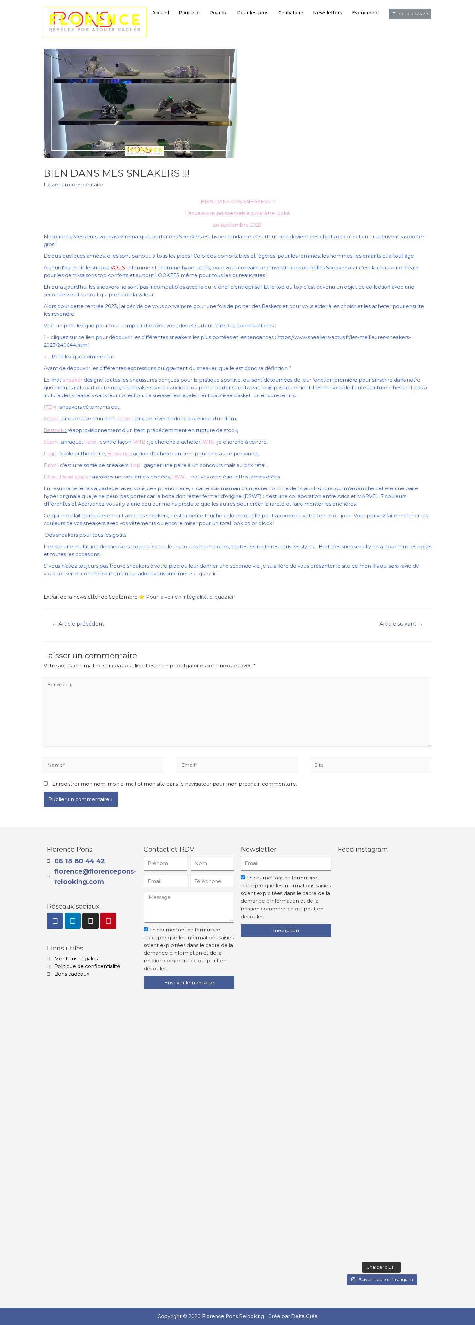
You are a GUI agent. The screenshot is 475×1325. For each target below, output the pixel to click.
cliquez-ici (206, 573)
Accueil (160, 12)
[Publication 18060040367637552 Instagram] (381, 1006)
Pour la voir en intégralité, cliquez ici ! (190, 597)
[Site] (371, 766)
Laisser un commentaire (73, 184)
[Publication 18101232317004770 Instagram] (349, 874)
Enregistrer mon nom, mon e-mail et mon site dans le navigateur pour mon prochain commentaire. (174, 784)
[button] (410, 14)
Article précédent (78, 624)
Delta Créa (304, 1316)
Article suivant (401, 624)
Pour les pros (253, 12)
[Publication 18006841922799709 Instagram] (381, 1242)
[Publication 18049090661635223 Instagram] (413, 1242)
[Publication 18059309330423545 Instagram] (349, 1242)
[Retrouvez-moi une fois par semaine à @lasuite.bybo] (381, 920)
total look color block (245, 523)
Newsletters (327, 12)
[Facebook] (55, 921)
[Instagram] (90, 921)
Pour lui (218, 12)
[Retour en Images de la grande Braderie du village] (413, 1058)
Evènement (365, 12)
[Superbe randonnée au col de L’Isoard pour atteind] (349, 1108)
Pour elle (189, 12)
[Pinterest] (108, 921)
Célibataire (290, 12)
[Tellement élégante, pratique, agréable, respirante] (413, 924)
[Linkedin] (73, 921)
